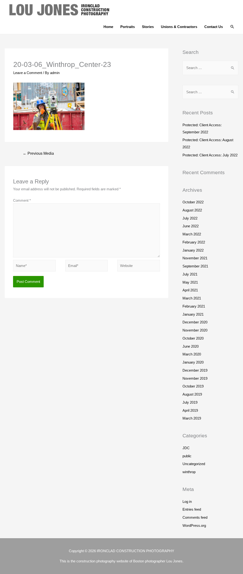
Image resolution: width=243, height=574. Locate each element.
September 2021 (195, 266)
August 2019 (192, 394)
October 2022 (193, 202)
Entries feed (191, 509)
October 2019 (193, 386)
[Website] (138, 266)
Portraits (127, 27)
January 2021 (193, 314)
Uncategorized (193, 464)
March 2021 (191, 298)
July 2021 (189, 274)
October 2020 (193, 338)
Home (108, 27)
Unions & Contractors (179, 27)
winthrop (189, 472)
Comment (22, 200)
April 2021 (190, 290)
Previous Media (38, 153)
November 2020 (194, 330)
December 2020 (194, 322)
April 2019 (190, 410)
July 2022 (189, 218)
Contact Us (213, 27)
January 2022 (193, 250)
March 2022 (191, 234)
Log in (187, 501)
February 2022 (193, 242)
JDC (186, 448)
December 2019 (194, 370)
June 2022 (190, 226)
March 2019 (191, 418)
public (187, 456)
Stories (148, 27)
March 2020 (191, 354)
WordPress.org (194, 525)
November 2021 (194, 258)
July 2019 (189, 402)
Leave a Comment (27, 73)
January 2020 (193, 362)
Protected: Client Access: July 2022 (210, 155)
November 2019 (194, 378)
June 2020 (190, 346)
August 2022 (192, 210)
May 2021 (190, 282)
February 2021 (193, 306)
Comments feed (194, 517)
